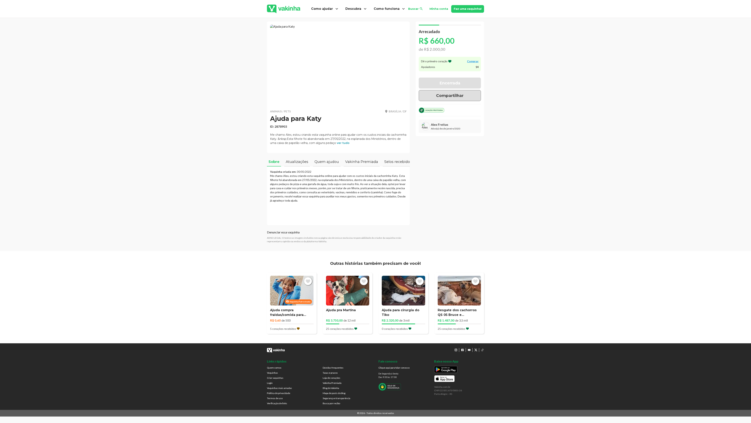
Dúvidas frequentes (333, 367)
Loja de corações (331, 377)
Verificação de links (277, 403)
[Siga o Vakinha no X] (475, 350)
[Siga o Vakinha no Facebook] (462, 350)
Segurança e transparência (336, 398)
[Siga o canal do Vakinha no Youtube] (469, 350)
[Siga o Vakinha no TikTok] (482, 350)
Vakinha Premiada (332, 382)
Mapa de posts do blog (334, 393)
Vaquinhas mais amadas (279, 388)
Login (270, 382)
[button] (338, 65)
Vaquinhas (272, 372)
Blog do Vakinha (331, 388)
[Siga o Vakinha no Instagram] (455, 350)
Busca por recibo (331, 403)
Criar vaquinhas (275, 377)
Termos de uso (275, 398)
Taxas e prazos (330, 372)
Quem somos (274, 367)
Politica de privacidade (278, 393)
